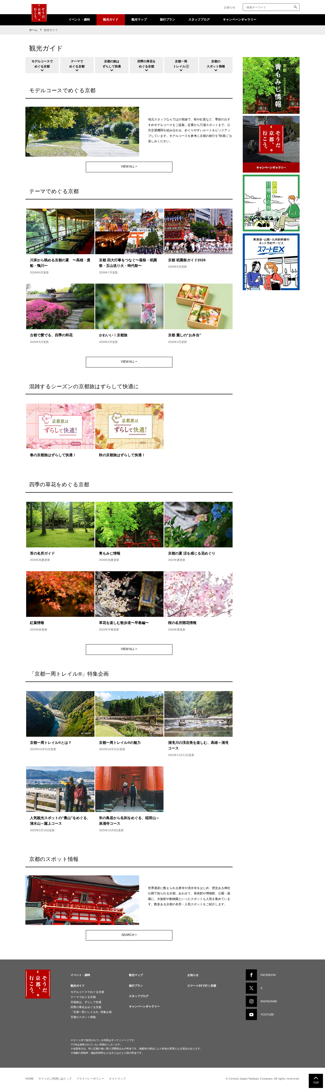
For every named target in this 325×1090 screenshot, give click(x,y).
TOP (316, 1082)
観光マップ (139, 19)
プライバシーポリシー (90, 1078)
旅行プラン (167, 19)
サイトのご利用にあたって (55, 1078)
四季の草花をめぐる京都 (86, 1007)
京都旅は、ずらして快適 (86, 1002)
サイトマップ (117, 1078)
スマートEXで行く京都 (201, 985)
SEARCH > (129, 935)
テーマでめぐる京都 (83, 997)
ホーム (33, 29)
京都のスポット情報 (83, 1017)
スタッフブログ (199, 19)
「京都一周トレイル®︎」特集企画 (91, 1011)
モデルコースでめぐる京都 (87, 991)
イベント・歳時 (79, 19)
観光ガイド (110, 19)
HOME (29, 1078)
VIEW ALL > (129, 166)
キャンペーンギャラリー (239, 19)
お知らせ (229, 7)
